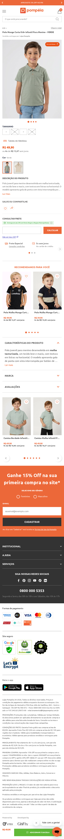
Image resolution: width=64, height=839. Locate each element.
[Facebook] (18, 580)
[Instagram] (29, 580)
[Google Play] (13, 687)
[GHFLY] (23, 824)
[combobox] (32, 19)
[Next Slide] (61, 2)
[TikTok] (40, 580)
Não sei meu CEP (9, 237)
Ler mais (9, 365)
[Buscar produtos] (57, 19)
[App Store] (33, 687)
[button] (52, 44)
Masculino (42, 496)
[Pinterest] (23, 580)
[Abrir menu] (4, 12)
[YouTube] (34, 580)
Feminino (25, 496)
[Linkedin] (45, 580)
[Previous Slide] (2, 2)
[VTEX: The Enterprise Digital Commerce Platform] (7, 824)
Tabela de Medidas (17, 141)
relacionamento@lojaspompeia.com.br (43, 710)
